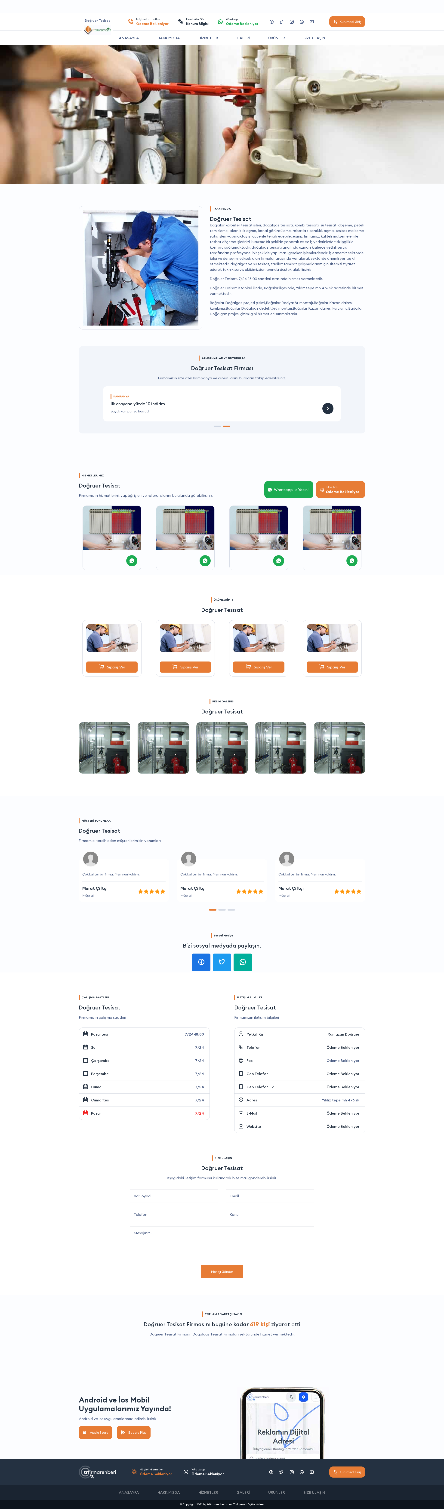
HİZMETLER (208, 38)
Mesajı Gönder (222, 1272)
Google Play (137, 1432)
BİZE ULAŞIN (314, 38)
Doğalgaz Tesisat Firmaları (215, 1334)
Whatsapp (242, 21)
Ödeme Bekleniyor (343, 1047)
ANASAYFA (129, 38)
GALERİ (243, 38)
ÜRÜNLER (276, 38)
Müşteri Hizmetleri (152, 21)
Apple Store (99, 1432)
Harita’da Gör (197, 21)
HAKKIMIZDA (168, 38)
